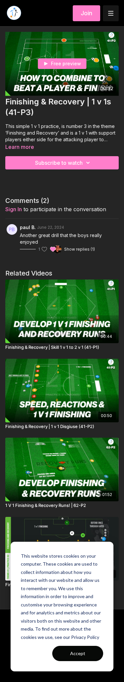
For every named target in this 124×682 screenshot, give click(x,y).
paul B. (28, 227)
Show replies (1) (79, 249)
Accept (77, 653)
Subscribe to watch (59, 162)
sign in (13, 209)
